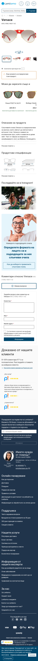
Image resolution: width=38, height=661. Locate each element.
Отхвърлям (8, 658)
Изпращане (19, 339)
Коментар (8, 301)
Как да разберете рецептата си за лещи (16, 568)
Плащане (5, 486)
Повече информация (18, 655)
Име (6, 316)
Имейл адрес (9, 324)
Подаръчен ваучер (8, 490)
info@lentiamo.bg (22, 468)
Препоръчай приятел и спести (13, 547)
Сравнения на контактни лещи (13, 581)
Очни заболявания (8, 571)
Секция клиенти (7, 525)
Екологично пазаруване (10, 554)
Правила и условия (9, 493)
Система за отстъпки (9, 543)
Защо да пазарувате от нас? (12, 606)
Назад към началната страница (16, 638)
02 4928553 (20, 465)
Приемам (32, 655)
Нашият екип (6, 596)
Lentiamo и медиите (9, 599)
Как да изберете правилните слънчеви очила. (19, 265)
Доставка (5, 483)
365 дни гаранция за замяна (12, 521)
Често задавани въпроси (11, 514)
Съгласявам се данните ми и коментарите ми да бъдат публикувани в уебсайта (17, 333)
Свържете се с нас (8, 610)
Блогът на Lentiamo (9, 603)
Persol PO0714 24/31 (13, 103)
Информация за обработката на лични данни (18, 503)
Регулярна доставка (9, 536)
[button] (6, 59)
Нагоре (30, 638)
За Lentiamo (6, 592)
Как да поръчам (8, 479)
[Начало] (2, 15)
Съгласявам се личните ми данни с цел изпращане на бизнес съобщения (18, 437)
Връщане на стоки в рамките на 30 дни (16, 518)
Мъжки (11, 15)
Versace (19, 15)
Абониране (19, 443)
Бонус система (7, 540)
